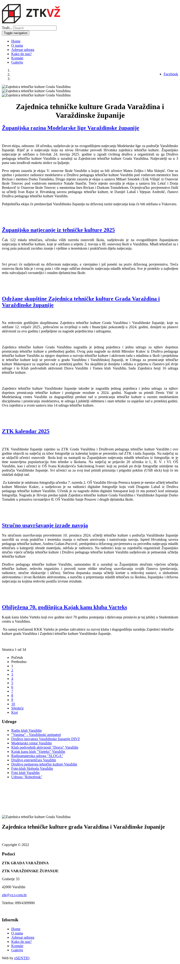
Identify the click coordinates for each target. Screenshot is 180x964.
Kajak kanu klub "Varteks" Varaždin (38, 752)
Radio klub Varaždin (26, 730)
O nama (17, 45)
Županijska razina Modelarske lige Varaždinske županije (70, 128)
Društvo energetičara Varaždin (33, 760)
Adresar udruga (22, 50)
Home (15, 41)
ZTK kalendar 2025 (25, 431)
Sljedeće (17, 708)
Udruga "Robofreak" (26, 777)
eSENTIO (22, 958)
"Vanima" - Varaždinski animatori (36, 735)
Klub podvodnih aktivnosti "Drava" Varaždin (44, 747)
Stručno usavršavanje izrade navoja (45, 525)
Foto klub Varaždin (25, 773)
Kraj (14, 712)
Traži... (7, 28)
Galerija (17, 62)
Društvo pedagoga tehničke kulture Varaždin (44, 764)
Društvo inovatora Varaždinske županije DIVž (45, 739)
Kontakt (17, 58)
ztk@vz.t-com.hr (14, 895)
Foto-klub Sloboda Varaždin (32, 768)
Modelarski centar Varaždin (31, 743)
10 (13, 704)
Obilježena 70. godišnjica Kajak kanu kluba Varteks (64, 607)
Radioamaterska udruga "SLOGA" (37, 756)
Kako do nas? (21, 54)
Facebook (171, 74)
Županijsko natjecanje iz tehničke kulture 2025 (58, 230)
